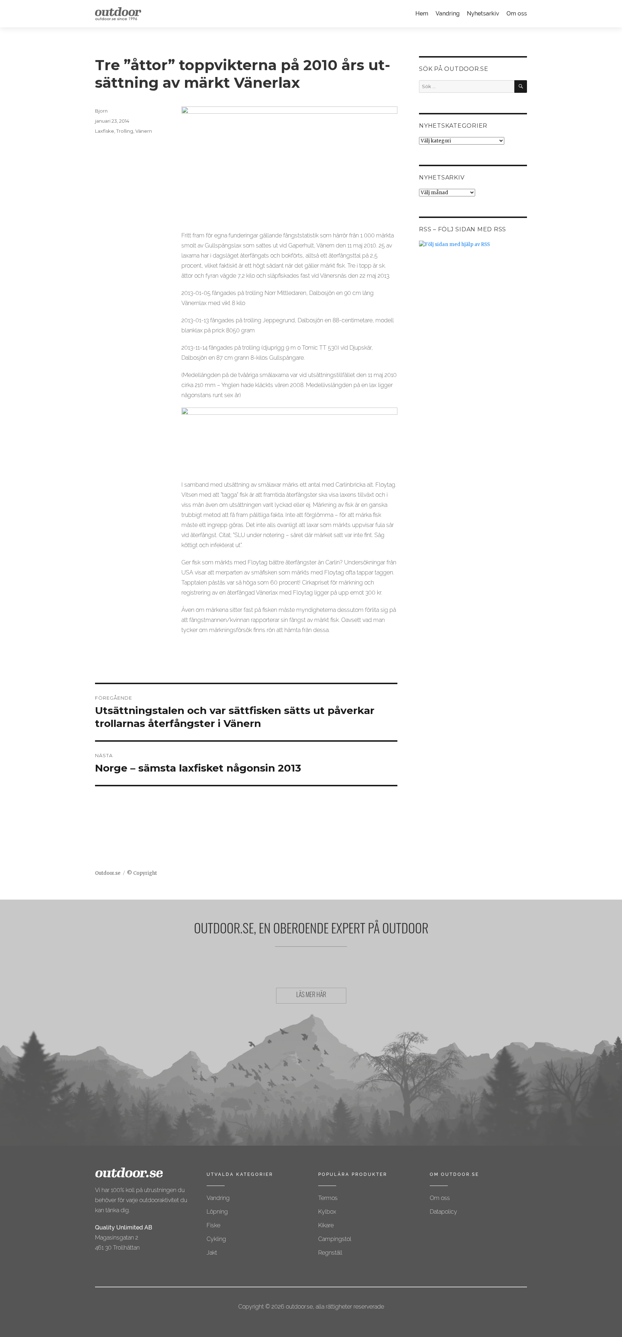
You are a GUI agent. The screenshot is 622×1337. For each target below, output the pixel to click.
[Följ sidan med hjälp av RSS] (473, 244)
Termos (328, 1198)
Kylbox (327, 1211)
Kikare (326, 1225)
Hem (421, 13)
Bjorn (101, 111)
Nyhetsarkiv (483, 13)
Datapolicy (443, 1211)
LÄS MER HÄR (311, 995)
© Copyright (142, 873)
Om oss (516, 13)
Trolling (124, 131)
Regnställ (330, 1252)
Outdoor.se (108, 873)
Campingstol (334, 1239)
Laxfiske (104, 131)
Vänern (143, 131)
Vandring (448, 13)
